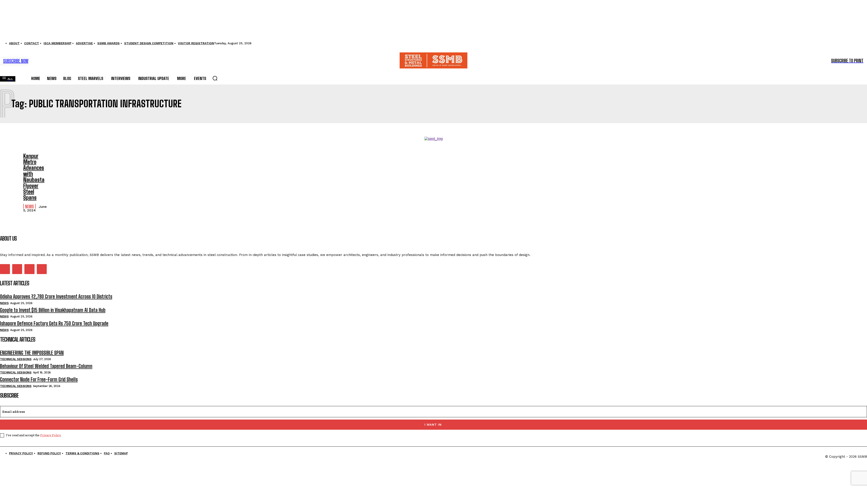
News (29, 206)
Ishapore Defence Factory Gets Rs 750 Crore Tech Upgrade (54, 323)
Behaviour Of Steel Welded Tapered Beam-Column (46, 366)
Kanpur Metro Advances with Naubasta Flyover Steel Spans (33, 177)
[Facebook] (5, 269)
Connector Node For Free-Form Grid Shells (39, 379)
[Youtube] (42, 269)
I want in (433, 424)
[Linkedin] (17, 269)
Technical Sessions (15, 359)
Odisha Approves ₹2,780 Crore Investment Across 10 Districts (56, 296)
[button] (215, 78)
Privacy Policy (50, 435)
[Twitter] (29, 269)
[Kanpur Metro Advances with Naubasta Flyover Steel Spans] (9, 160)
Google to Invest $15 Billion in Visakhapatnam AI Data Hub (52, 310)
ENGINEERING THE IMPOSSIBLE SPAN (32, 353)
